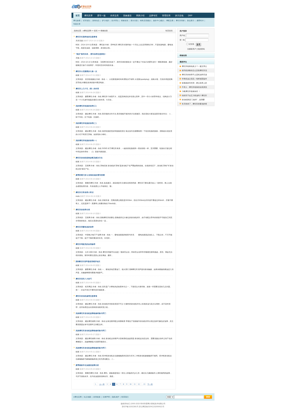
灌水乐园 (134, 21)
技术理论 (115, 21)
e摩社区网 (87, 31)
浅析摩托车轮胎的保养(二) (86, 123)
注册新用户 (191, 49)
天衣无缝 (79, 41)
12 (139, 384)
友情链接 (96, 397)
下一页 (150, 384)
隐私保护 (115, 397)
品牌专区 (153, 15)
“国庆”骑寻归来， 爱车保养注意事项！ (91, 54)
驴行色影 (105, 21)
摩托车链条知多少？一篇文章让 (194, 66)
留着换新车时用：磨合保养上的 (194, 83)
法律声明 (106, 397)
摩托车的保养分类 (83, 210)
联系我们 (125, 397)
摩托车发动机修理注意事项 (86, 296)
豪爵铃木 (200, 21)
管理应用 (166, 15)
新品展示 (190, 21)
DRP (190, 15)
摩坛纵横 (76, 21)
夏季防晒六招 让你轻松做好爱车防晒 (90, 175)
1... (96, 384)
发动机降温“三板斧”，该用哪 (193, 100)
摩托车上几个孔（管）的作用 (87, 89)
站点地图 (87, 397)
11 (135, 384)
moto (78, 196)
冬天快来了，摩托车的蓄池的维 (194, 104)
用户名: (182, 35)
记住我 (191, 44)
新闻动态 (96, 21)
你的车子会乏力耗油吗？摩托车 (194, 95)
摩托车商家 (180, 21)
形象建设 (127, 15)
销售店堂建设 (145, 21)
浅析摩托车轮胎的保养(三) (86, 106)
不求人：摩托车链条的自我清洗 (194, 87)
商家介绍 (140, 15)
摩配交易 (169, 21)
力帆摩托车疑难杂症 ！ (191, 91)
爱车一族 (101, 15)
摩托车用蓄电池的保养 (85, 227)
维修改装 (124, 21)
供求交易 (114, 15)
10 (130, 384)
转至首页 (169, 31)
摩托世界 (88, 15)
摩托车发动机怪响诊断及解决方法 (89, 158)
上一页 (102, 384)
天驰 (77, 58)
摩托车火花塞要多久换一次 (86, 71)
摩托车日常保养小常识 (85, 192)
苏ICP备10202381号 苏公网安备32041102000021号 (143, 407)
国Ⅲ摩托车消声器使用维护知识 (88, 261)
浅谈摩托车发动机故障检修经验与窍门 (91, 313)
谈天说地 (179, 15)
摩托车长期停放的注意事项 (86, 37)
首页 (78, 15)
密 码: (182, 40)
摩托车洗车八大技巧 (84, 279)
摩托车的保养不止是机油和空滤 (194, 75)
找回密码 (201, 49)
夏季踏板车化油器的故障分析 (87, 365)
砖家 (77, 75)
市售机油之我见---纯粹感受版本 (194, 79)
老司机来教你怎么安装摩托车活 (194, 70)
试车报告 (86, 21)
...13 (143, 384)
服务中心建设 (158, 21)
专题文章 (76, 24)
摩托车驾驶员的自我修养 (85, 244)
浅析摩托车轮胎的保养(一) (86, 140)
